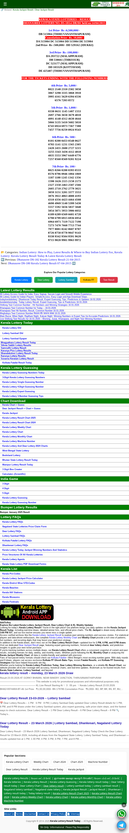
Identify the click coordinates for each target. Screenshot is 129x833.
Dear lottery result (53, 785)
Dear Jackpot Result (44, 10)
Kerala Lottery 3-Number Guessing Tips (22, 396)
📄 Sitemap (73, 813)
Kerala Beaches (10, 587)
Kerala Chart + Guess (13, 405)
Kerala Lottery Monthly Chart (17, 436)
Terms (19, 813)
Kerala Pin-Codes (11, 573)
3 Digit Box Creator (12, 469)
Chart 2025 (77, 761)
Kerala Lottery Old (11, 328)
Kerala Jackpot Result (23, 10)
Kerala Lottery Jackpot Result (46, 635)
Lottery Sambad (66, 280)
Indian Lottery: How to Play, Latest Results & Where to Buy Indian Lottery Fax (66, 252)
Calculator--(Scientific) (13, 474)
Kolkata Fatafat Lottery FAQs (17, 540)
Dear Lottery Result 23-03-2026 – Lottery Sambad (35, 698)
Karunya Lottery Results (13, 356)
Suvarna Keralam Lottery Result (17, 358)
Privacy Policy (58, 813)
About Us (9, 813)
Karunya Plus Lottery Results (16, 350)
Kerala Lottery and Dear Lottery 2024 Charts (25, 446)
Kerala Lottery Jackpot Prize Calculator (22, 578)
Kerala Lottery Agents (13, 559)
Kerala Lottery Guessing (14, 498)
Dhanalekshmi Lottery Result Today (19, 353)
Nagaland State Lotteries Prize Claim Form (24, 526)
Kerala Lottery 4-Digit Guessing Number (23, 386)
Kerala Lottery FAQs (12, 522)
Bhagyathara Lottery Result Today (18, 342)
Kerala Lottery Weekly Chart (16, 427)
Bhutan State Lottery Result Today (20, 460)
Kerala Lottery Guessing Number (19, 502)
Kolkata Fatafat (58, 657)
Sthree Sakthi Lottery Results (16, 345)
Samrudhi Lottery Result (13, 348)
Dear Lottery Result (17, 769)
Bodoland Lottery (11, 455)
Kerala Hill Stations (12, 592)
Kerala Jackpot (10, 413)
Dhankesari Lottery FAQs (15, 545)
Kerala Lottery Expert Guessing (18, 391)
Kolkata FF (88, 280)
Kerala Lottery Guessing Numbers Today (23, 372)
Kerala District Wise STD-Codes (18, 583)
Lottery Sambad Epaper (14, 338)
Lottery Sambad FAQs (13, 536)
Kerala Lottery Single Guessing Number (23, 382)
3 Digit (5, 483)
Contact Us (43, 813)
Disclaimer (30, 813)
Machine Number (98, 761)
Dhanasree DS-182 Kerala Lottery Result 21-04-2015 (48, 259)
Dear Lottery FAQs (11, 531)
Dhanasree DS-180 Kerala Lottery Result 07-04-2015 (39, 263)
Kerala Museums (11, 597)
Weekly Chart (41, 761)
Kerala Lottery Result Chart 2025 (19, 418)
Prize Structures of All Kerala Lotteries (22, 554)
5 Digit (5, 493)
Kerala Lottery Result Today (48, 769)
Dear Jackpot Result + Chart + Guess (21, 408)
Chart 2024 (59, 761)
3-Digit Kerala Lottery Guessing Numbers (23, 377)
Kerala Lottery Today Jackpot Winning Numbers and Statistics (34, 550)
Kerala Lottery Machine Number (18, 441)
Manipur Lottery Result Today (17, 464)
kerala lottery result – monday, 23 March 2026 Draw (36, 673)
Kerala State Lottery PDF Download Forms (24, 564)
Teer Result (108, 280)
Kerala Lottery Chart (12, 432)
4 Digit (5, 488)
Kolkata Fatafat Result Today (17, 362)
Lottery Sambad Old (12, 333)
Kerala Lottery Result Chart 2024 (19, 422)
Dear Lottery (43, 280)
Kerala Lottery (21, 280)
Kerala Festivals (10, 602)
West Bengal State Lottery (15, 450)
